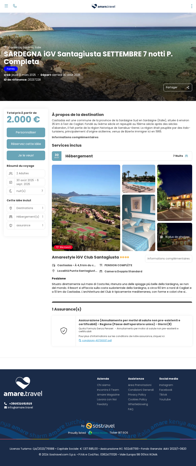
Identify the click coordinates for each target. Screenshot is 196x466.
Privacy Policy (137, 395)
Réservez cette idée (26, 144)
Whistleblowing (138, 404)
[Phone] (14, 6)
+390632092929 (20, 404)
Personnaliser (26, 132)
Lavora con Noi (107, 399)
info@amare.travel (20, 407)
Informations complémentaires (75, 137)
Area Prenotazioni (139, 385)
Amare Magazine (108, 395)
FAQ (130, 409)
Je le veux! (26, 155)
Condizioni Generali (141, 390)
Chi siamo (103, 385)
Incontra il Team (108, 390)
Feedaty (102, 404)
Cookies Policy (137, 399)
